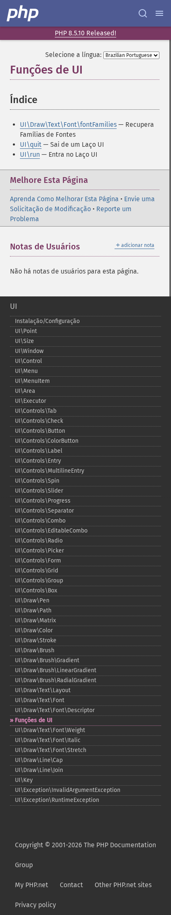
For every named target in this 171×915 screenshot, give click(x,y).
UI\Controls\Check (39, 420)
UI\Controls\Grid (36, 570)
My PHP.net (31, 885)
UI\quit (31, 144)
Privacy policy (35, 905)
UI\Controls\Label (38, 450)
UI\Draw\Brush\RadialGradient (55, 680)
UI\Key (24, 780)
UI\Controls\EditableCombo (51, 530)
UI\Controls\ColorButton (46, 440)
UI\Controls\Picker (39, 550)
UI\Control (28, 361)
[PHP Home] (23, 13)
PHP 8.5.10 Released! (85, 33)
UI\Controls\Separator (44, 510)
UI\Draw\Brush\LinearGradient (55, 670)
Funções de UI (33, 720)
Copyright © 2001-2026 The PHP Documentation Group (85, 855)
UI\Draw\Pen (32, 600)
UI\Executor (30, 400)
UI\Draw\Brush (34, 650)
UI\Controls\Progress (43, 500)
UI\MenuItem (32, 381)
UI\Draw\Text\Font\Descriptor (55, 710)
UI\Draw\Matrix (35, 620)
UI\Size (24, 341)
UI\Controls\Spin (37, 480)
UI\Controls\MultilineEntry (49, 470)
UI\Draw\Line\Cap (39, 760)
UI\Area (25, 391)
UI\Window (29, 351)
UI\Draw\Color (34, 630)
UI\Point (26, 331)
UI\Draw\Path (33, 610)
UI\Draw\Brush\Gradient (47, 660)
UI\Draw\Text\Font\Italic (48, 740)
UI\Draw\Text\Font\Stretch (50, 750)
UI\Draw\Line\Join (39, 770)
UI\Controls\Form (38, 560)
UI (13, 306)
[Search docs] (142, 13)
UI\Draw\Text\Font (39, 700)
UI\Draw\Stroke (35, 640)
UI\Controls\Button (40, 430)
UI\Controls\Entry (38, 460)
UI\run (30, 154)
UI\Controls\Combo (40, 520)
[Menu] (159, 13)
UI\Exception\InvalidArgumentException (67, 790)
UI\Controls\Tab (35, 410)
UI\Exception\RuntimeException (57, 800)
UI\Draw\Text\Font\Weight (50, 730)
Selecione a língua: (73, 55)
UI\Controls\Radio (39, 540)
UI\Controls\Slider (39, 490)
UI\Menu (26, 371)
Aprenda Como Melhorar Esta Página (64, 199)
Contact (71, 885)
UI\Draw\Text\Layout (43, 690)
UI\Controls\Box (36, 590)
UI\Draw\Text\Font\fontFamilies (68, 124)
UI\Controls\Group (39, 580)
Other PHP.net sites (123, 885)
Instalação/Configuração (47, 321)
